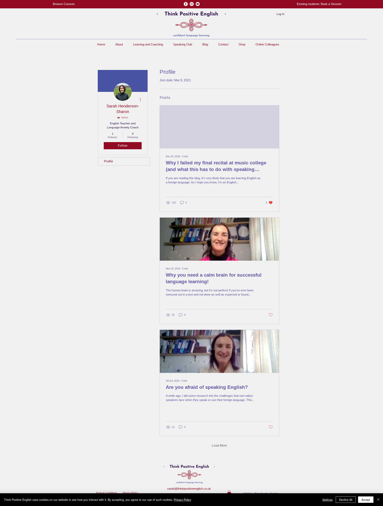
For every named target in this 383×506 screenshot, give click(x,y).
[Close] (378, 499)
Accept (365, 500)
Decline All (345, 500)
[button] (319, 4)
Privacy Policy (130, 492)
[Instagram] (192, 4)
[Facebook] (186, 4)
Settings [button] (327, 500)
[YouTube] (198, 4)
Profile (108, 161)
